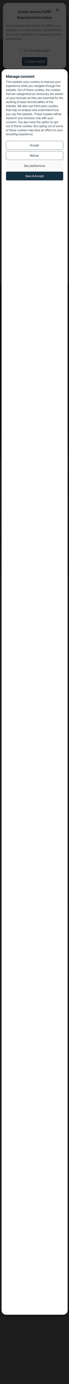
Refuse (34, 155)
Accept (34, 145)
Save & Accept (34, 176)
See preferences (34, 166)
